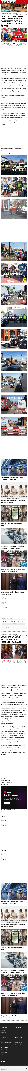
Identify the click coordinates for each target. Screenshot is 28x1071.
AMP (2, 1054)
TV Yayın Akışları (19, 1044)
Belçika (15, 13)
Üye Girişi (3, 1030)
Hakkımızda (3, 1035)
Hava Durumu (18, 1040)
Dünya (10, 13)
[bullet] (14, 621)
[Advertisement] (14, 56)
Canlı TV (3, 1040)
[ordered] (12, 621)
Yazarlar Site (4, 1052)
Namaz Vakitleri (18, 1042)
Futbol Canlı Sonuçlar (6, 1042)
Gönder (14, 623)
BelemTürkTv (4, 13)
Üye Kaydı (3, 1032)
